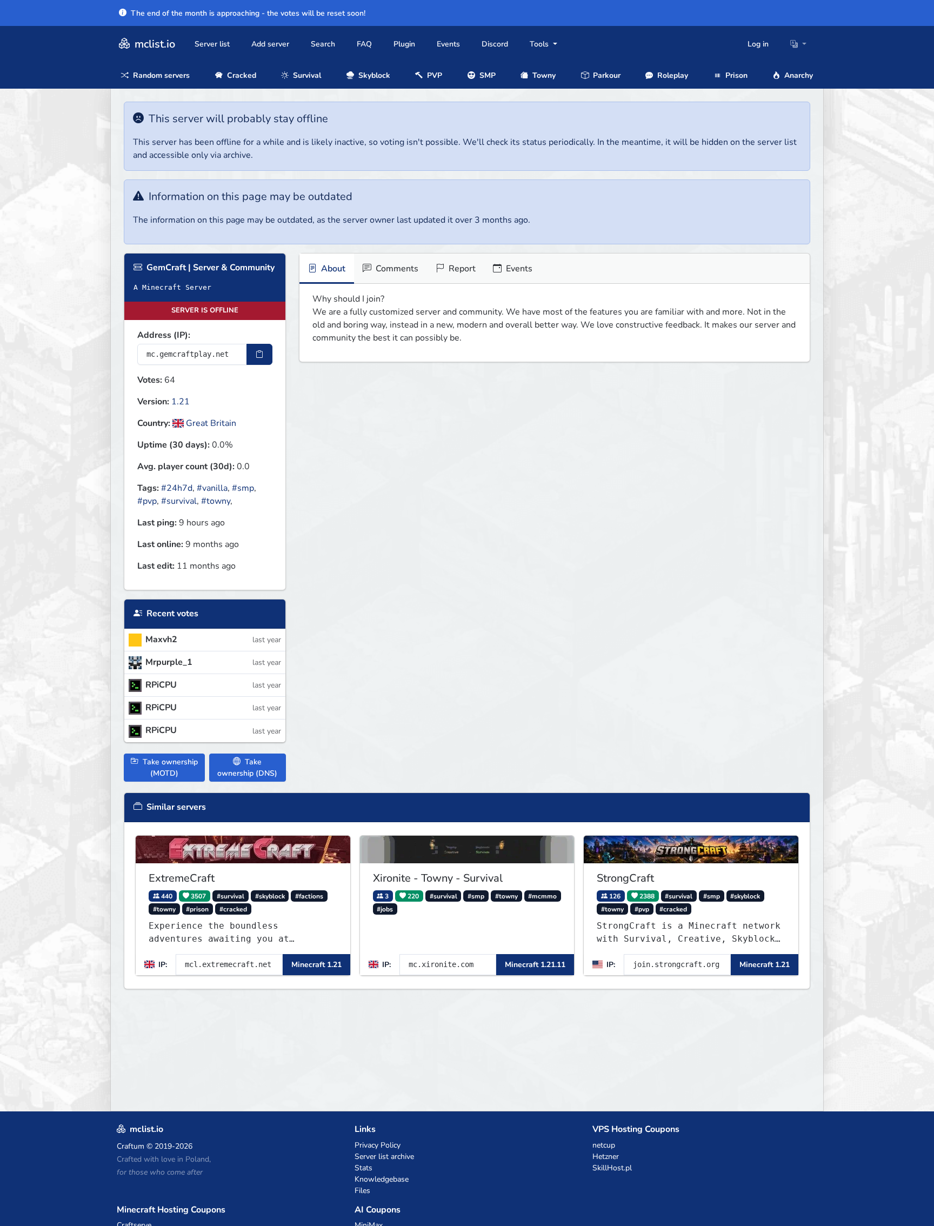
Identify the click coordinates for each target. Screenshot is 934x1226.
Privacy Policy (378, 1145)
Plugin (404, 44)
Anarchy (797, 75)
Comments (395, 269)
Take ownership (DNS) (247, 767)
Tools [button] (540, 44)
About (332, 269)
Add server (270, 44)
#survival (179, 501)
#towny (215, 501)
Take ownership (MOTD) (169, 767)
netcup (603, 1145)
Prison (735, 75)
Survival (306, 75)
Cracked (240, 75)
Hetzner (605, 1156)
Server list (212, 44)
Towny (543, 75)
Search (323, 44)
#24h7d (176, 488)
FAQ (364, 44)
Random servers (160, 75)
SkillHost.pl (612, 1168)
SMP (486, 75)
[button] (798, 44)
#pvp (147, 501)
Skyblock (373, 75)
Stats (363, 1168)
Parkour (606, 75)
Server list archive (384, 1156)
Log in (758, 44)
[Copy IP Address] (259, 354)
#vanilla (212, 488)
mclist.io (153, 44)
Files (362, 1190)
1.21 (180, 402)
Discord (495, 44)
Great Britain (210, 423)
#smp (243, 488)
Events (448, 44)
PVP (433, 75)
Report (461, 269)
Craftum (130, 1146)
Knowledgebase (382, 1179)
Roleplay (671, 75)
